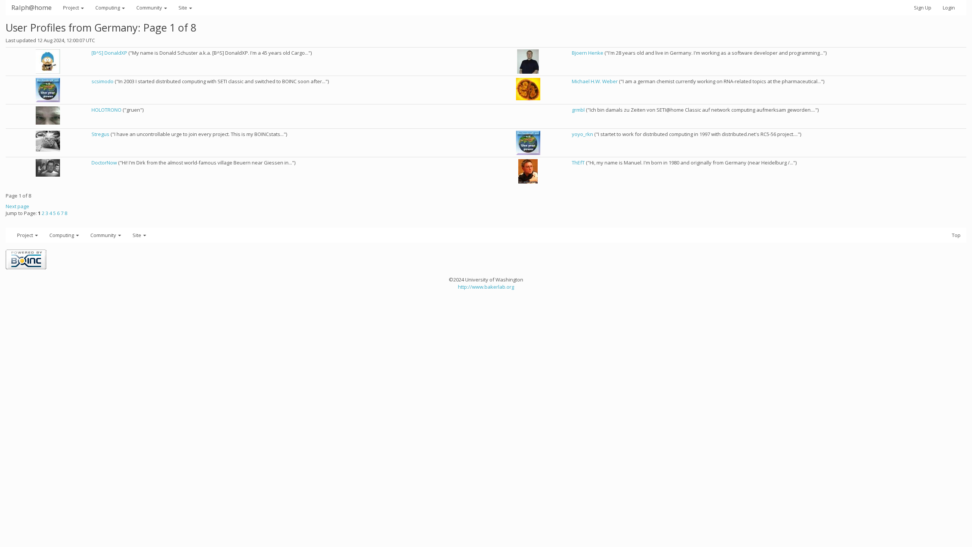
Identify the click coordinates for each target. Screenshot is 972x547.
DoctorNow (104, 162)
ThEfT (578, 162)
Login (949, 7)
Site (183, 7)
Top (956, 235)
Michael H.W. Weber (595, 81)
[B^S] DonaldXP (109, 52)
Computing (108, 7)
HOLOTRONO (107, 109)
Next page (17, 206)
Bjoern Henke (587, 52)
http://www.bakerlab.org (486, 286)
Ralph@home (31, 7)
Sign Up (922, 7)
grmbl (578, 109)
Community (149, 7)
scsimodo (103, 81)
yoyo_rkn (582, 134)
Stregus (100, 134)
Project (71, 7)
